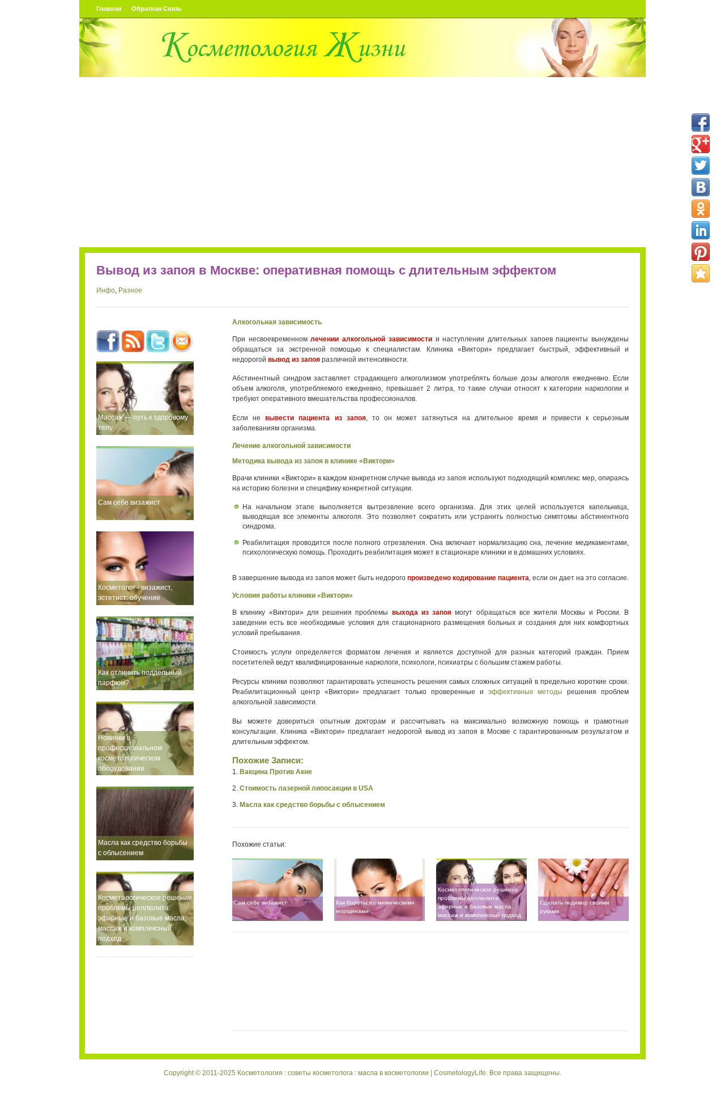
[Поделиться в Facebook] (701, 122)
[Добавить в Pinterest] (701, 252)
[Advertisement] (362, 162)
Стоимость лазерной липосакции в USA (306, 788)
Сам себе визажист (129, 502)
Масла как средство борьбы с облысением (142, 848)
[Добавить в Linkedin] (701, 230)
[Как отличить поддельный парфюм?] (145, 653)
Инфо (105, 290)
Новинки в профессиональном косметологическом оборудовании (130, 753)
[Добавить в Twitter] (701, 166)
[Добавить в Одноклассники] (701, 209)
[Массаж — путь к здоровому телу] (145, 398)
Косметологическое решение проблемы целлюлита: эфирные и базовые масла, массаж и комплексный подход (145, 918)
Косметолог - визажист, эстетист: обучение (135, 593)
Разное (130, 290)
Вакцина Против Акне (276, 772)
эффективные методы (525, 692)
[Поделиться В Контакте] (701, 187)
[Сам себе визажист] (145, 483)
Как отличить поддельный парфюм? (140, 678)
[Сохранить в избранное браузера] (701, 273)
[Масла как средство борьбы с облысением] (145, 823)
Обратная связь (156, 8)
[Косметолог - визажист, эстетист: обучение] (145, 568)
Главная (108, 8)
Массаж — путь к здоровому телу (143, 422)
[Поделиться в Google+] (701, 144)
